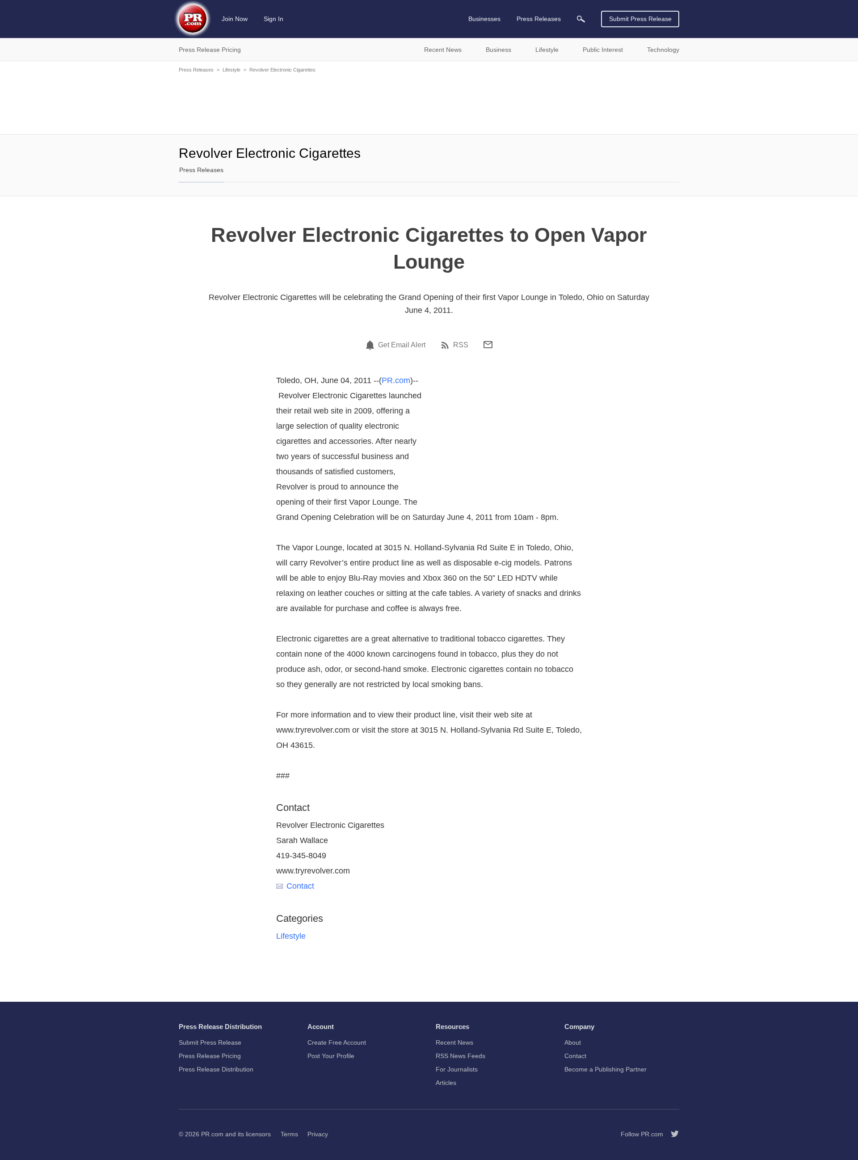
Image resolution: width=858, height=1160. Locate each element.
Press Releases (196, 69)
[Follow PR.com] (671, 1134)
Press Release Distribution (216, 1069)
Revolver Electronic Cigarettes (282, 69)
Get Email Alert (401, 345)
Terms (289, 1134)
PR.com (396, 380)
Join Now (235, 18)
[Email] (488, 344)
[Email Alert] (371, 345)
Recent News (454, 1042)
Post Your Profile (330, 1055)
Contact (300, 886)
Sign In (273, 18)
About (572, 1042)
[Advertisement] (429, 103)
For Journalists (457, 1069)
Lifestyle (231, 69)
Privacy (317, 1134)
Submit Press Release (640, 18)
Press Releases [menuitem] (539, 18)
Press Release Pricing (210, 1055)
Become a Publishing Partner (605, 1069)
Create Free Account (336, 1042)
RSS (460, 345)
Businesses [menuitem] (484, 18)
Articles (446, 1082)
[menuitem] (581, 19)
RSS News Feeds (460, 1055)
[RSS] (446, 345)
